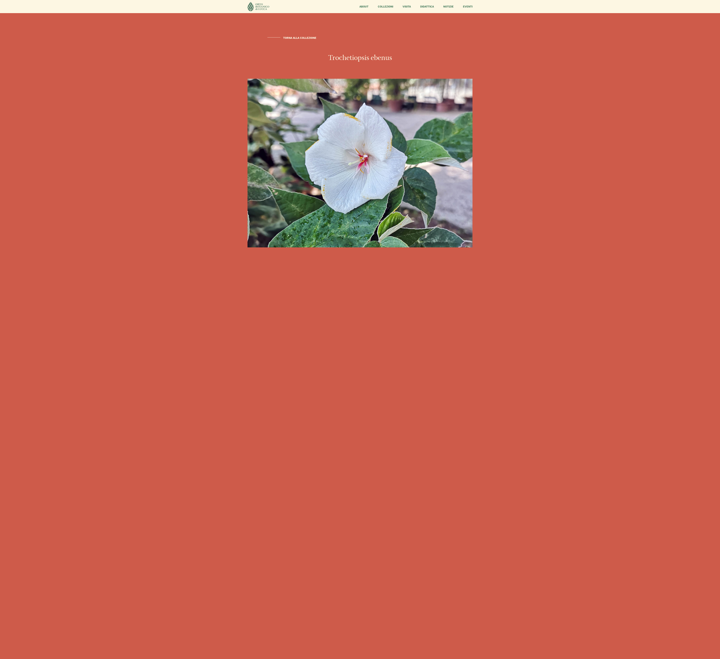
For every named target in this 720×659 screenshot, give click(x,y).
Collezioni (385, 6)
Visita (407, 6)
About (363, 6)
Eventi (467, 6)
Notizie (448, 6)
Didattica (427, 6)
